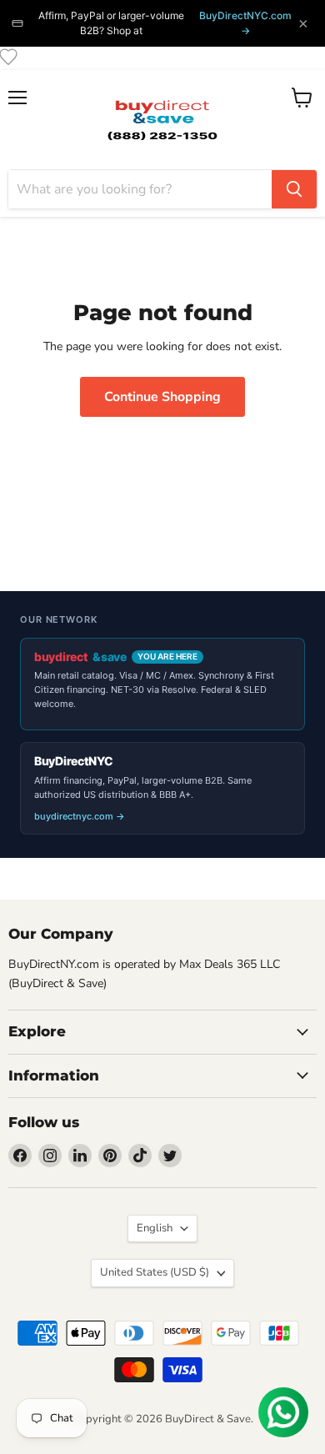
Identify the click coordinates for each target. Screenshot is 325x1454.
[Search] (294, 189)
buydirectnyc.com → (79, 816)
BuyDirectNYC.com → (245, 23)
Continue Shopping (162, 397)
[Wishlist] (8, 57)
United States (154, 1272)
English (154, 1228)
